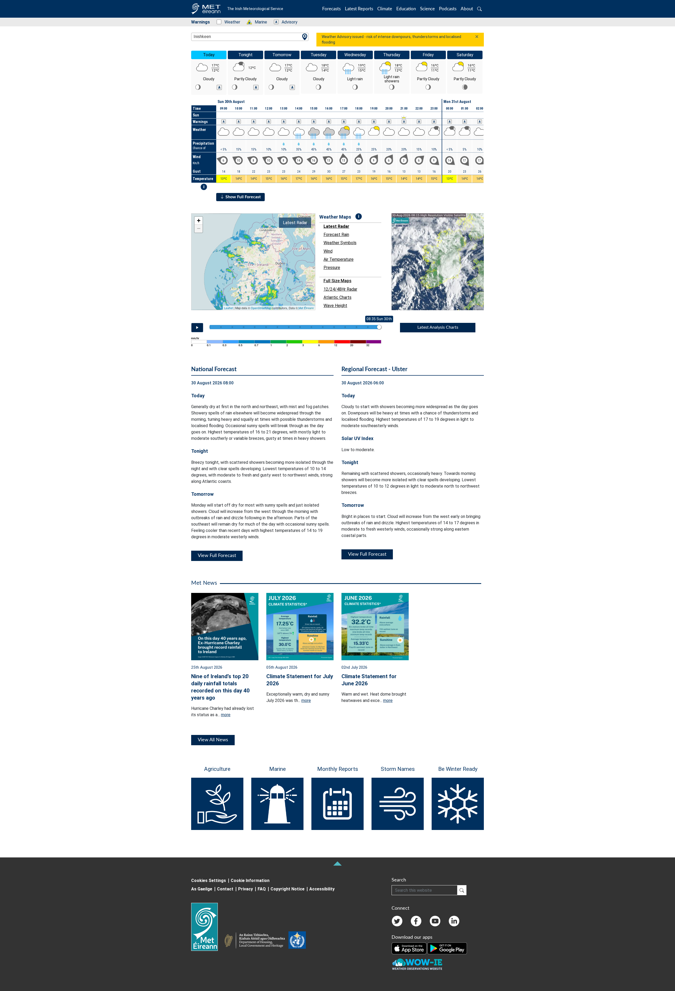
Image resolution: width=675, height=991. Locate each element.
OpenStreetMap (261, 308)
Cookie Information (250, 880)
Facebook (416, 921)
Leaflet (228, 308)
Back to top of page (337, 863)
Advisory (286, 22)
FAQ (262, 888)
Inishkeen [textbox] (202, 36)
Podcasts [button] (447, 9)
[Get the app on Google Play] (447, 948)
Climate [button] (384, 9)
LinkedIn (454, 921)
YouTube (435, 921)
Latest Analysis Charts (437, 327)
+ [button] (198, 220)
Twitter (397, 921)
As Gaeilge (201, 888)
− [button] (198, 228)
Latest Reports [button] (359, 9)
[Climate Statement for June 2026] (375, 626)
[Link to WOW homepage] (417, 964)
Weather (229, 22)
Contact (225, 888)
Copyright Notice (288, 888)
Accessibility (322, 888)
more (225, 714)
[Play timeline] (197, 327)
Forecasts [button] (331, 9)
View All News (213, 740)
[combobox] (249, 37)
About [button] (467, 9)
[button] (479, 9)
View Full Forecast (217, 555)
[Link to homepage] (207, 927)
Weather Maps (335, 217)
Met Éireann (306, 308)
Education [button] (406, 9)
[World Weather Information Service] (297, 941)
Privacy (245, 888)
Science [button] (427, 9)
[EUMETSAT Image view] (442, 261)
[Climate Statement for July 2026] (300, 626)
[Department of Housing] (256, 941)
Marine (258, 22)
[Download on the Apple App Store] (409, 948)
